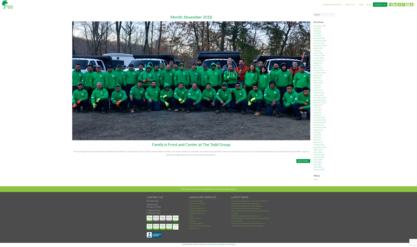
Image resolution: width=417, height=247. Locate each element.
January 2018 (319, 58)
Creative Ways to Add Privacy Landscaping (247, 226)
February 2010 (319, 154)
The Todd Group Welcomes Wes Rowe (245, 208)
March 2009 (318, 167)
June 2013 (317, 110)
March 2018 (318, 53)
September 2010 (320, 147)
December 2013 (320, 98)
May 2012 (317, 137)
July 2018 (317, 50)
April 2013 (317, 115)
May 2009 (317, 164)
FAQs (361, 4)
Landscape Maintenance (198, 211)
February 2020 (319, 38)
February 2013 (319, 117)
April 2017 (317, 65)
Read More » (303, 161)
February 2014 (319, 93)
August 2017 (318, 63)
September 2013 (320, 102)
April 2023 (317, 31)
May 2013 (317, 112)
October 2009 (319, 157)
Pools (191, 216)
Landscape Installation (197, 203)
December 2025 (320, 26)
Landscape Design (196, 201)
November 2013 (320, 100)
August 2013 (318, 105)
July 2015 (317, 85)
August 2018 (318, 48)
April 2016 (317, 78)
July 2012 (317, 132)
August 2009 (318, 159)
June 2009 (317, 162)
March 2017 (318, 68)
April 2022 (317, 33)
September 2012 (320, 127)
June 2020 (317, 36)
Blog (369, 4)
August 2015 (318, 83)
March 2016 (318, 80)
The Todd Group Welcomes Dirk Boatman (246, 206)
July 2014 (317, 88)
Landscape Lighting (196, 223)
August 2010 (318, 150)
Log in (316, 179)
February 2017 (319, 70)
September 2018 (320, 45)
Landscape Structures (197, 213)
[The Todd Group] (7, 4)
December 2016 (320, 73)
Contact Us (380, 4)
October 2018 (319, 43)
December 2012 (320, 120)
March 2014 (318, 90)
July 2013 (317, 107)
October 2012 (319, 125)
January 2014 (319, 95)
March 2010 (318, 152)
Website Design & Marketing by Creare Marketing (221, 244)
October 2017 (319, 60)
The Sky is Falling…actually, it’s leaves (244, 216)
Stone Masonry (194, 206)
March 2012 (318, 142)
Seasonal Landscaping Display (200, 226)
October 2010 (319, 145)
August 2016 (318, 75)
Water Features (195, 218)
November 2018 (320, 40)
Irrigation (192, 221)
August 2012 (318, 130)
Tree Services (194, 228)
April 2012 (317, 140)
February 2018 (319, 55)
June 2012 (317, 135)
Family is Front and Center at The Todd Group (191, 144)
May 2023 (317, 28)
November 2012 (320, 122)
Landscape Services (332, 4)
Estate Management (196, 208)
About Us (350, 4)
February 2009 (319, 169)
